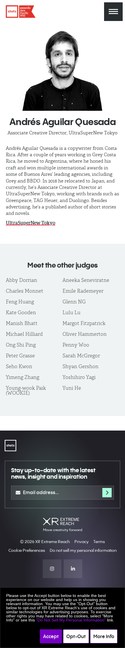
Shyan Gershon (81, 366)
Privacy (81, 542)
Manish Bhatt (22, 323)
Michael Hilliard (24, 334)
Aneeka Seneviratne (86, 280)
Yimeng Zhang (22, 377)
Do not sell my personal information (83, 550)
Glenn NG (74, 302)
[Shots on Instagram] (52, 568)
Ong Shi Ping (21, 345)
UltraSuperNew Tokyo (30, 223)
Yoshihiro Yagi (79, 377)
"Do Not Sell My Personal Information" (71, 620)
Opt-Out (76, 636)
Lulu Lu (72, 312)
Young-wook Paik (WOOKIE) (26, 390)
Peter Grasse (20, 356)
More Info (103, 636)
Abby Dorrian (21, 280)
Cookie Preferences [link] (26, 550)
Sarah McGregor (81, 356)
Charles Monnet (24, 291)
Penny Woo (76, 345)
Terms (99, 542)
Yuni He (72, 388)
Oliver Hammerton (85, 334)
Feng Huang (20, 302)
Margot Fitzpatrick (84, 323)
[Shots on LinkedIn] (73, 568)
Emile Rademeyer (83, 291)
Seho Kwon (19, 366)
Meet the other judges (62, 265)
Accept (51, 636)
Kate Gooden (21, 312)
